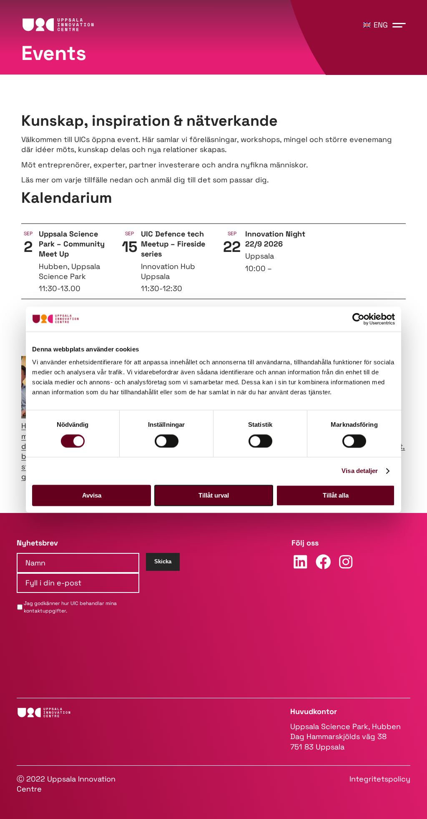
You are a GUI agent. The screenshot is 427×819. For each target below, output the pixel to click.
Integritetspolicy (379, 779)
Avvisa (91, 495)
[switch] (166, 441)
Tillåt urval (213, 495)
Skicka (162, 561)
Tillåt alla (336, 495)
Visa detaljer (360, 470)
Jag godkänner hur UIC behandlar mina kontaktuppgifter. (70, 607)
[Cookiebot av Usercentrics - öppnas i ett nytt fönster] (358, 319)
